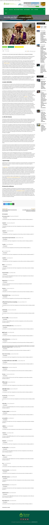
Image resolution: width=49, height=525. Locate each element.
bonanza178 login (5, 272)
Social (32, 9)
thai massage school (5, 216)
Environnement (27, 9)
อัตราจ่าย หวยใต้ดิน (5, 317)
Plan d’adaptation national (20, 190)
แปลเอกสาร (4, 230)
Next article (33, 208)
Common (45, 27)
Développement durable (18, 9)
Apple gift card (4, 280)
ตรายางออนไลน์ (4, 418)
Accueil (6, 9)
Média (6, 13)
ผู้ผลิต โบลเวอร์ (4, 332)
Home (5, 19)
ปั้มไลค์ (3, 455)
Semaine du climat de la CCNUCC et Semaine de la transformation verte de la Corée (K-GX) (43, 69)
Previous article (5, 208)
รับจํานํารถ (4, 288)
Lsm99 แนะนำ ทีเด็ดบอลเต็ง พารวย (7, 325)
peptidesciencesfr (5, 492)
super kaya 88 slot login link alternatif (8, 237)
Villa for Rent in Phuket (6, 353)
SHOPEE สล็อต (4, 309)
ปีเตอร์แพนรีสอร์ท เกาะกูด (6, 295)
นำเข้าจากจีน (4, 403)
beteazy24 (4, 440)
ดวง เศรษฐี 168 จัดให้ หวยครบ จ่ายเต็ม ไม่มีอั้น (9, 360)
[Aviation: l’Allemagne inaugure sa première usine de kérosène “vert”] (38, 124)
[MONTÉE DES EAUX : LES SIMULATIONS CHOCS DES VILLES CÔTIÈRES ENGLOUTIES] (38, 80)
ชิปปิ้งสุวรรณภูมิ (4, 382)
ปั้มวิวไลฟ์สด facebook (6, 476)
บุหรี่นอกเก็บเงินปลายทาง (6, 339)
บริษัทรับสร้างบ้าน (5, 367)
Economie (36, 9)
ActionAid (25, 96)
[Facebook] (4, 204)
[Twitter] (7, 204)
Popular (41, 27)
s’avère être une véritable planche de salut (13, 177)
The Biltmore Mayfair (5, 411)
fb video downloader (5, 470)
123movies (4, 432)
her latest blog (4, 395)
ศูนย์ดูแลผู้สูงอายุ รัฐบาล (6, 388)
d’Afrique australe (6, 63)
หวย (3, 463)
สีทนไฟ (3, 264)
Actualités (11, 9)
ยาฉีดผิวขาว (4, 426)
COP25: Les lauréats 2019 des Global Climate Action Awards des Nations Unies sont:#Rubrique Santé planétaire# (43, 117)
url (2, 251)
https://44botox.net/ (5, 500)
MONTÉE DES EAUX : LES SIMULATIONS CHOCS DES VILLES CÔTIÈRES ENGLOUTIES (43, 85)
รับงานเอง (3, 374)
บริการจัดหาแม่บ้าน (5, 447)
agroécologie (5, 167)
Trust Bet (3, 244)
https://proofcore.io (5, 484)
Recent (38, 26)
